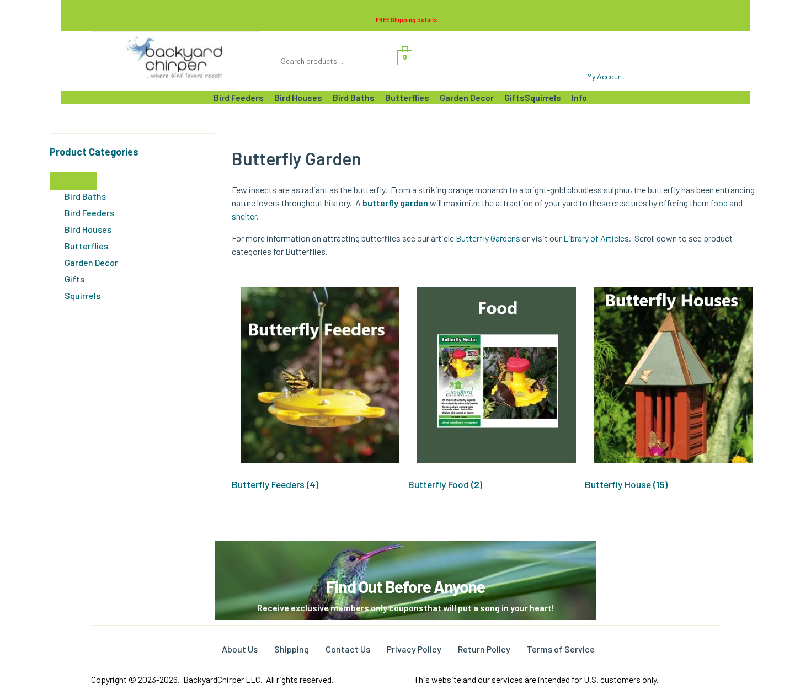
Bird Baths (85, 196)
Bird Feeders (89, 212)
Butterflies (86, 245)
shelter (244, 216)
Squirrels (82, 295)
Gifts (74, 279)
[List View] (234, 270)
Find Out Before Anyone (405, 586)
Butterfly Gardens (488, 238)
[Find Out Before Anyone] (405, 555)
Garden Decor (91, 262)
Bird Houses (88, 229)
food (719, 202)
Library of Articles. (598, 238)
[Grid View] (243, 270)
